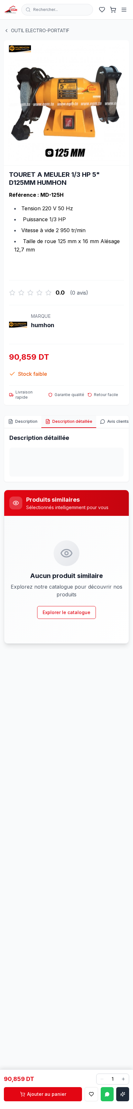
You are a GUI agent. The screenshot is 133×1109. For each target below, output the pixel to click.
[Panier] (113, 10)
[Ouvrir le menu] (124, 10)
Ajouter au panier (46, 1094)
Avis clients (118, 421)
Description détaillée (72, 421)
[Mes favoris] (102, 10)
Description (26, 421)
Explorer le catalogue (66, 612)
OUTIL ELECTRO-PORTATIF (40, 30)
